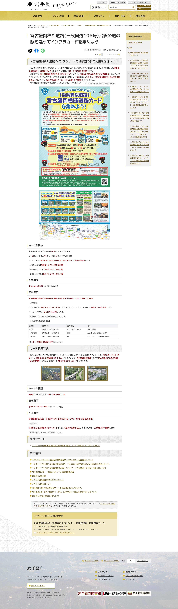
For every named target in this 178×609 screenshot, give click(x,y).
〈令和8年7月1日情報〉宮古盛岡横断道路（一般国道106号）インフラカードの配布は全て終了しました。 (139, 64)
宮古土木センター (68, 25)
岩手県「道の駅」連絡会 (45, 496)
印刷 (96, 54)
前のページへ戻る (92, 560)
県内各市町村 (131, 572)
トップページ (41, 25)
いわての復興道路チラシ (41, 484)
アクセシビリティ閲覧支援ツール (140, 2)
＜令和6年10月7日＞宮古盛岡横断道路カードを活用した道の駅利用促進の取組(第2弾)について (70, 464)
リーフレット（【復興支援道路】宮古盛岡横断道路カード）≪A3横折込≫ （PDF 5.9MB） (66, 446)
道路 (79, 25)
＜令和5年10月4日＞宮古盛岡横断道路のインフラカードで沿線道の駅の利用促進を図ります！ (69, 468)
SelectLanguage (99, 7)
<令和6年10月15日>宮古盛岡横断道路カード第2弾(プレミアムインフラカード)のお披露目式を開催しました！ (139, 102)
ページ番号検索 (144, 5)
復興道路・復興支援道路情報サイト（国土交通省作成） (57, 488)
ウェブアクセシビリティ (134, 576)
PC (130, 561)
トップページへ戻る (111, 560)
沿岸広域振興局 (54, 25)
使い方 (141, 8)
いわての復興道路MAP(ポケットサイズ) (48, 480)
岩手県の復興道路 (39, 476)
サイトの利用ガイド (105, 579)
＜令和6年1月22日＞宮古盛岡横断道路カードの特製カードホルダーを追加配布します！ (139, 146)
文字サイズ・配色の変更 (118, 2)
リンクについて (131, 579)
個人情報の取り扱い (106, 576)
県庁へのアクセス (38, 586)
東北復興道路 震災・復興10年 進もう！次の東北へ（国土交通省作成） (64, 492)
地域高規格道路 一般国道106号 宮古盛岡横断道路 (53, 472)
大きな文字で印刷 (110, 54)
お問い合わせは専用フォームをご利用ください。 (55, 532)
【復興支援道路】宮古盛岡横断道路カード (98, 25)
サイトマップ (103, 2)
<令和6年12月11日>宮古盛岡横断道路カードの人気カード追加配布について (62, 460)
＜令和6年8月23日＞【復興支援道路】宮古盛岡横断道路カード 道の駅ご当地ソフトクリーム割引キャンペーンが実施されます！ (139, 131)
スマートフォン (142, 561)
